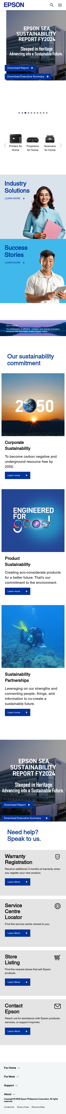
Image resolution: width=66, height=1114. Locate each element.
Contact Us (9, 1107)
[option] (33, 64)
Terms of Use (23, 1107)
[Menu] (60, 5)
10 (47, 113)
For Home (10, 1067)
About (7, 1094)
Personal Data (38, 1107)
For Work (9, 1076)
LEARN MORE (12, 198)
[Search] (51, 5)
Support (9, 1085)
